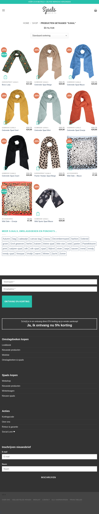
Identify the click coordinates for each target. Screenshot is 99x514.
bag (14, 239)
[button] (3, 10)
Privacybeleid (76, 500)
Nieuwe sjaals (8, 396)
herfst (29, 243)
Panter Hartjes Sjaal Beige (45, 176)
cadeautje (23, 239)
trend (82, 248)
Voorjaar (20, 253)
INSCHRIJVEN (48, 477)
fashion (74, 239)
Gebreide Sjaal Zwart (10, 176)
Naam (4, 464)
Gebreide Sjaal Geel (10, 130)
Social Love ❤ (8, 432)
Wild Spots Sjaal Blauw (43, 221)
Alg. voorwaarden (60, 500)
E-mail (4, 452)
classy (47, 239)
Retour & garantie (10, 427)
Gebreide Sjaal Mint (42, 130)
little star (61, 243)
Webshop (6, 381)
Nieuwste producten (11, 350)
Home (26, 23)
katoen (37, 243)
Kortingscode (8, 417)
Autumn (6, 239)
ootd (69, 243)
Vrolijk (30, 253)
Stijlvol (51, 248)
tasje (66, 248)
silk (26, 248)
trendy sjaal (8, 253)
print (5, 248)
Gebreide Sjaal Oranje (76, 130)
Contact (46, 500)
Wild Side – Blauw (74, 176)
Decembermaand (60, 239)
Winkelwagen (8, 391)
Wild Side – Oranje (9, 221)
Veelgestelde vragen (21, 500)
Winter (46, 253)
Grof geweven (17, 243)
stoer (59, 248)
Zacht (54, 253)
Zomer (63, 253)
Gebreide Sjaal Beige (43, 85)
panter (77, 243)
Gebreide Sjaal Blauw (76, 85)
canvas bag (35, 239)
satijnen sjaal (15, 248)
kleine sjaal (48, 243)
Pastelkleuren (89, 243)
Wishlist (5, 355)
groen (5, 243)
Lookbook (6, 345)
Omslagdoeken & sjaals (13, 360)
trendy (91, 248)
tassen (75, 248)
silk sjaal (34, 248)
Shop (35, 23)
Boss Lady (6, 85)
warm (37, 253)
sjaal (43, 248)
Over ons (6, 422)
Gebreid (84, 239)
